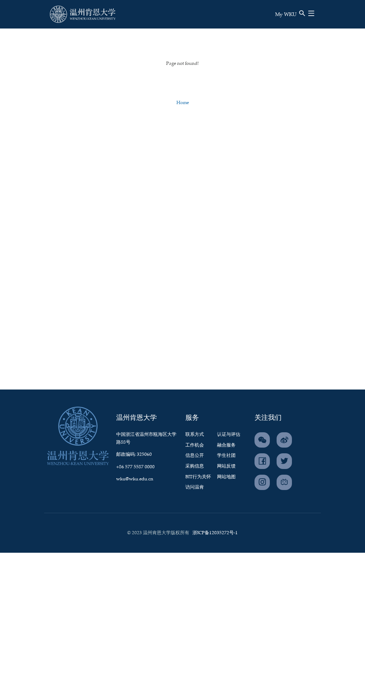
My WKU (286, 14)
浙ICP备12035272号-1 (215, 533)
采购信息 (194, 466)
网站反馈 (226, 466)
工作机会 (194, 445)
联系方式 (194, 434)
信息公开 (194, 455)
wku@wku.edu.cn (134, 479)
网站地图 (226, 477)
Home (182, 102)
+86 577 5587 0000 (135, 467)
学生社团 (226, 455)
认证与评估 (228, 434)
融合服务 (226, 445)
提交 (286, 25)
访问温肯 (194, 487)
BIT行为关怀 (198, 477)
